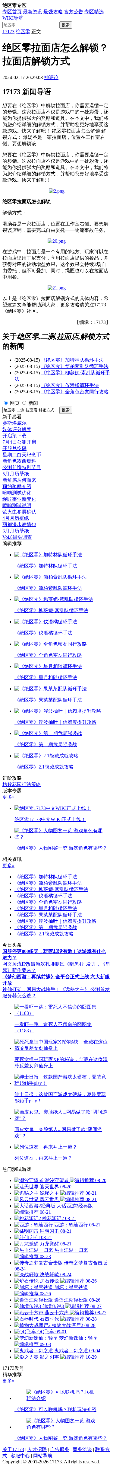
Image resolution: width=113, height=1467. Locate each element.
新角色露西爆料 (19, 461)
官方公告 (73, 11)
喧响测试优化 (16, 492)
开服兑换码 (14, 448)
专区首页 (12, 11)
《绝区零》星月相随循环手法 (45, 908)
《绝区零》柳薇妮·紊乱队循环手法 (51, 889)
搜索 (66, 25)
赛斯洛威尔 (14, 423)
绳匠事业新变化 (19, 499)
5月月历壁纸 (15, 473)
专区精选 (94, 11)
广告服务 (59, 1449)
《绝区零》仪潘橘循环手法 (70, 385)
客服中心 (20, 1455)
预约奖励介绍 (16, 486)
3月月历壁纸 (15, 530)
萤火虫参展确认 (19, 511)
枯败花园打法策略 (21, 784)
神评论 (51, 77)
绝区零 (23, 31)
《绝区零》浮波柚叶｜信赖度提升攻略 (55, 921)
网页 (15, 403)
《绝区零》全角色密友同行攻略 (74, 391)
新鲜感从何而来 (19, 480)
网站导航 (42, 1455)
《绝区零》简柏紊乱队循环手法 (74, 366)
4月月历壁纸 (15, 518)
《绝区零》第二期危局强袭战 (45, 927)
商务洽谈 (82, 1449)
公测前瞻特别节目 (21, 467)
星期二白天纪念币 (21, 454)
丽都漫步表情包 (19, 524)
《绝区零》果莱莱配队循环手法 (48, 914)
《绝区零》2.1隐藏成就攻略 (44, 933)
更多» (8, 797)
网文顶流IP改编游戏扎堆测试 (33, 964)
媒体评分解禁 (16, 429)
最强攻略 (53, 11)
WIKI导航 (12, 18)
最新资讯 (32, 11)
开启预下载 (14, 435)
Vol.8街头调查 (17, 537)
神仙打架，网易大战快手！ (31, 989)
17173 (8, 31)
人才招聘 (37, 1449)
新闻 (33, 403)
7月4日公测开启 (19, 442)
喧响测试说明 (16, 505)
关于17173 (13, 1449)
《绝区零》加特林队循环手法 (72, 360)
